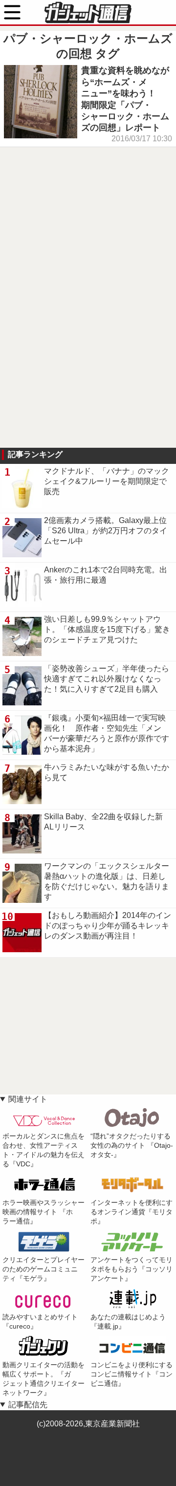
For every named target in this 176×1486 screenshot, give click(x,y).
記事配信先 (27, 1404)
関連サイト (27, 1099)
